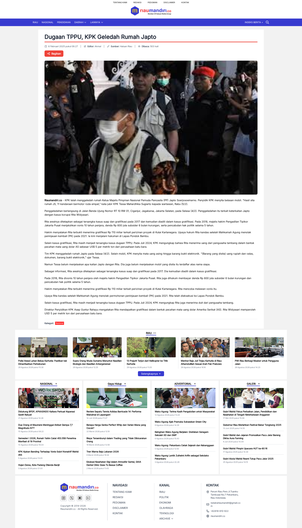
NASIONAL (47, 22)
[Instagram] (63, 498)
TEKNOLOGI (166, 513)
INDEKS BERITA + (254, 22)
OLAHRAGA (166, 507)
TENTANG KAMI (120, 1)
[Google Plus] (88, 498)
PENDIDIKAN (64, 22)
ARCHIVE (164, 518)
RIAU (35, 22)
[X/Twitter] (72, 498)
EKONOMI (165, 502)
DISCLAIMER (169, 1)
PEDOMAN (152, 1)
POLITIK (164, 497)
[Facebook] (80, 498)
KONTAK (185, 1)
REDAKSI (137, 1)
